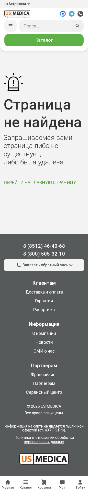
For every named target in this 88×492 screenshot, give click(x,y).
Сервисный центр (44, 392)
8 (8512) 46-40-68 (44, 246)
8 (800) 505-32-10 (44, 254)
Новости (44, 342)
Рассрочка (44, 309)
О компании (44, 333)
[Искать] (78, 26)
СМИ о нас (44, 351)
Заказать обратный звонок (47, 265)
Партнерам (44, 383)
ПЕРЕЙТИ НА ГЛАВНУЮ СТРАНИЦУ (40, 182)
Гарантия (44, 300)
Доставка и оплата (44, 292)
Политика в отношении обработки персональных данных (44, 439)
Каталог (44, 40)
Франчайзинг (44, 374)
